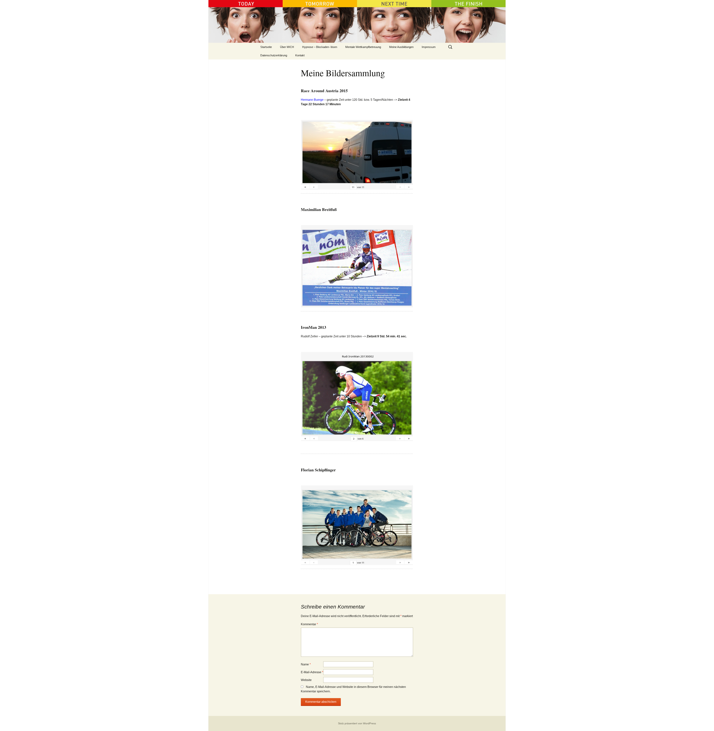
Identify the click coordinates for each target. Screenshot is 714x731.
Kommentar (309, 624)
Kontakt (300, 55)
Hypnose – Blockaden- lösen (319, 47)
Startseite (266, 47)
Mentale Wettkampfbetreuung (363, 47)
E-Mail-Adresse (312, 672)
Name (306, 664)
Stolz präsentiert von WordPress (357, 723)
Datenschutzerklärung (273, 55)
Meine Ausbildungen (401, 47)
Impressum (429, 47)
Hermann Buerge (312, 99)
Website (306, 680)
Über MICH (287, 47)
